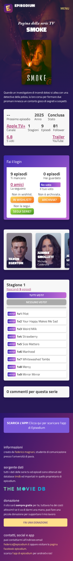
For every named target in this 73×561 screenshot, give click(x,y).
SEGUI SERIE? (22, 211)
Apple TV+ (16, 126)
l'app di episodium (22, 553)
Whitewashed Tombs (33, 359)
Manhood (26, 351)
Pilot (23, 313)
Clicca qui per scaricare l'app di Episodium (36, 425)
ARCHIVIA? (49, 199)
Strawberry (27, 336)
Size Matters (28, 344)
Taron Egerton (16, 261)
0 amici (17, 184)
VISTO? (11, 313)
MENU (65, 8)
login (18, 161)
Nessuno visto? (36, 302)
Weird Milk (27, 328)
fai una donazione (35, 522)
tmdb (18, 476)
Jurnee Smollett (46, 255)
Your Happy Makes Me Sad (37, 321)
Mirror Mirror (28, 374)
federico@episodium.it (16, 544)
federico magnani (25, 452)
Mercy (24, 366)
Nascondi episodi (19, 289)
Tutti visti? (36, 295)
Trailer (58, 136)
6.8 (9, 136)
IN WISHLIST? (22, 199)
